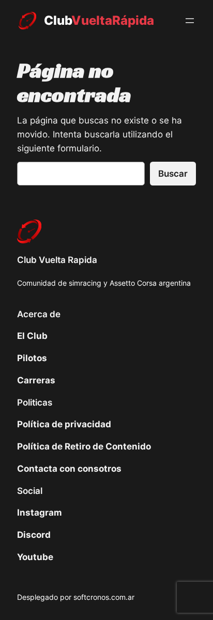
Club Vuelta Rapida (57, 260)
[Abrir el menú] (190, 20)
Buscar (173, 173)
